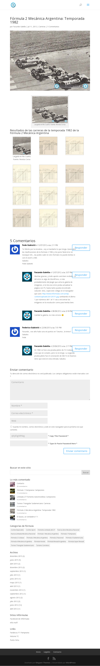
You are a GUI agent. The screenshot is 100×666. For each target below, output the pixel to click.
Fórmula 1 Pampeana (68, 534)
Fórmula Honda (39, 541)
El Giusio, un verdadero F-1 (27, 517)
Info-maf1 (14, 622)
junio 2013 (14, 579)
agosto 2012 (15, 597)
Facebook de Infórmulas (19, 619)
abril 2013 (14, 586)
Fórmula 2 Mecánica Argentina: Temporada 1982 (36, 510)
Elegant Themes (43, 662)
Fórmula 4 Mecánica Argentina (21, 541)
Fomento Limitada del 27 (46, 530)
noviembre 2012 (16, 590)
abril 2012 (14, 609)
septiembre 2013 (16, 571)
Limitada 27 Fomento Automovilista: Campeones (36, 497)
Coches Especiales (17, 530)
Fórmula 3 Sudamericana (74, 538)
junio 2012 (14, 605)
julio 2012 (14, 601)
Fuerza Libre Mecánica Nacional (68, 530)
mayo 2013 (14, 582)
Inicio (38, 652)
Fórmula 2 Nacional (56, 538)
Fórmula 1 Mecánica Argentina (48, 534)
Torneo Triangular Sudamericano (22, 545)
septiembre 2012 (16, 594)
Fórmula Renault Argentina (57, 541)
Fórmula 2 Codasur (17, 538)
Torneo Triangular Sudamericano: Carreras (33, 503)
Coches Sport (30, 530)
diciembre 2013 (16, 567)
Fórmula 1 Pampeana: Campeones (30, 490)
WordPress (71, 662)
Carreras (42, 26)
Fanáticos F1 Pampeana (19, 632)
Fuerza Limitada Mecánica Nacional (23, 534)
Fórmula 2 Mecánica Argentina (37, 538)
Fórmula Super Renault (76, 541)
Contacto (20, 483)
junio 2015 (14, 560)
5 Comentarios (53, 26)
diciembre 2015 (16, 556)
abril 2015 (14, 564)
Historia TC (14, 636)
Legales (47, 652)
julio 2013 (14, 575)
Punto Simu (14, 640)
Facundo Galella (19, 26)
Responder (81, 247)
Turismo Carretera (42, 545)
